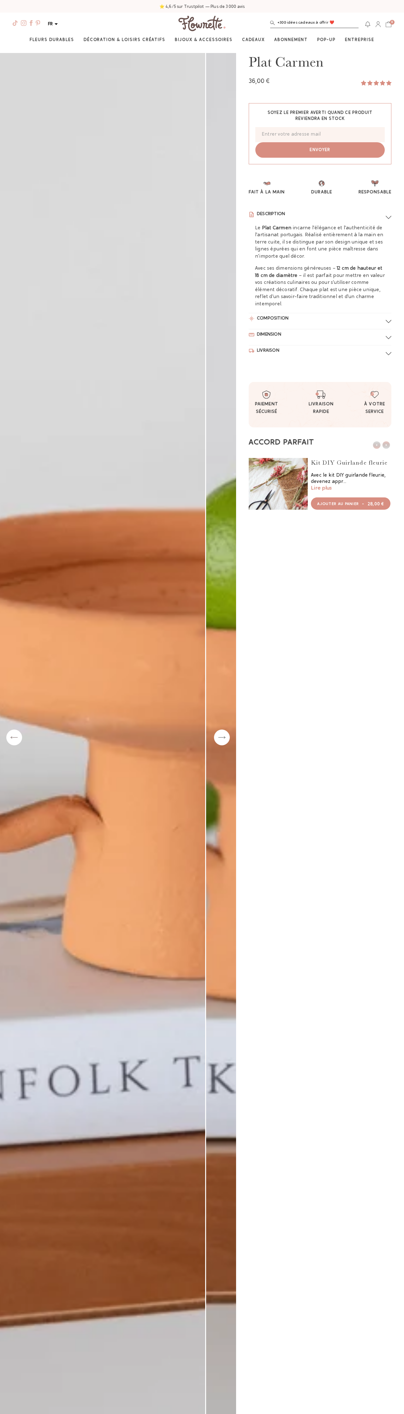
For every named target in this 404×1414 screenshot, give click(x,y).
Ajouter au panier (350, 504)
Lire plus (321, 488)
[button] (314, 24)
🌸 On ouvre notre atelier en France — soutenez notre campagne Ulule (202, 7)
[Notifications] (368, 24)
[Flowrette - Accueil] (202, 24)
